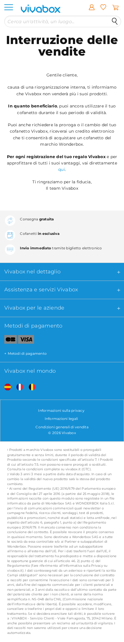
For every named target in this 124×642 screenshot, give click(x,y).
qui (61, 169)
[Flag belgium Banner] (30, 387)
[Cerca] (114, 21)
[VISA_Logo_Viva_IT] (26, 340)
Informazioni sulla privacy (61, 410)
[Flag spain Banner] (5, 387)
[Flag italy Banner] (17, 387)
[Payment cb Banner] (8, 340)
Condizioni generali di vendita (62, 427)
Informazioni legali (61, 418)
